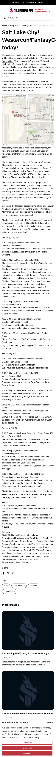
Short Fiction (9, 591)
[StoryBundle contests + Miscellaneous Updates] (28, 690)
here (15, 423)
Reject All (27, 753)
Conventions (19, 586)
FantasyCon (7, 61)
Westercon (45, 58)
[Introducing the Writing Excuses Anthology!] (28, 630)
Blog (12, 26)
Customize (27, 743)
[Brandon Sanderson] (30, 10)
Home (4, 26)
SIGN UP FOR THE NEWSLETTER (28, 3)
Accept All (27, 748)
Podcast (33, 586)
